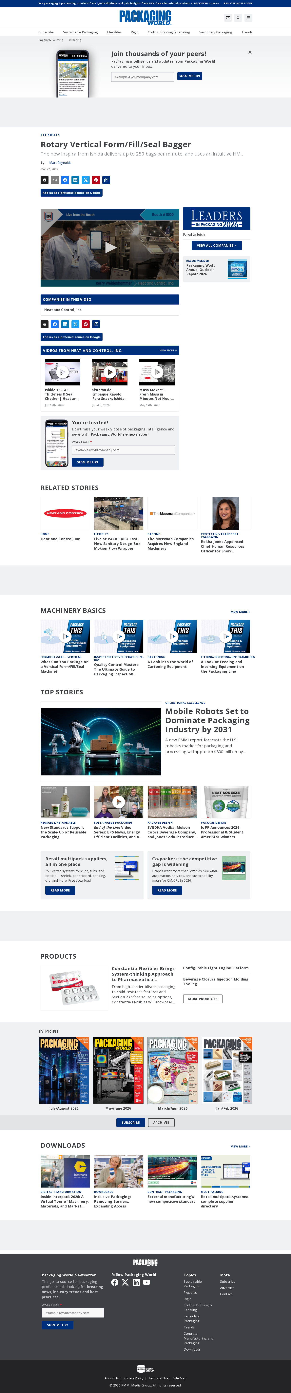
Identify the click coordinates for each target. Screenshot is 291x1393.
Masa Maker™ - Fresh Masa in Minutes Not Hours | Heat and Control (155, 394)
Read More (60, 890)
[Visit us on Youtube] (146, 1282)
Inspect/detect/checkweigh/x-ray (119, 658)
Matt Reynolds (60, 162)
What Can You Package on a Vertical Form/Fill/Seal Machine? (64, 667)
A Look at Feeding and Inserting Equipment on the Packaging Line (222, 667)
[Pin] (96, 180)
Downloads (103, 1192)
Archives (161, 1122)
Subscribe (131, 1122)
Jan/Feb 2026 (227, 1108)
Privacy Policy (133, 1378)
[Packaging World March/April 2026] (172, 1070)
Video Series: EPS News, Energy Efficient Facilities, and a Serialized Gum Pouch (117, 832)
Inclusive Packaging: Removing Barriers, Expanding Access (112, 1201)
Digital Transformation (61, 1192)
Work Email (82, 442)
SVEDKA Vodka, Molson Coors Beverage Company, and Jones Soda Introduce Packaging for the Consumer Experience (171, 832)
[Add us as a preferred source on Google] (106, 180)
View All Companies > (217, 245)
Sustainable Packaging (113, 822)
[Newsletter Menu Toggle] (228, 18)
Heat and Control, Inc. (63, 310)
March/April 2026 (172, 1108)
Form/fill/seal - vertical (61, 657)
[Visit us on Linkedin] (136, 1282)
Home (45, 534)
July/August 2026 (64, 1108)
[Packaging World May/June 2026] (118, 1070)
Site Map (179, 1378)
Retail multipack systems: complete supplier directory (224, 1201)
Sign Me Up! (189, 76)
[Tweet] (86, 180)
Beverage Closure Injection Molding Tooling (216, 981)
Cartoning (156, 657)
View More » (241, 612)
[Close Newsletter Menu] (249, 52)
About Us (112, 1378)
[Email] (55, 180)
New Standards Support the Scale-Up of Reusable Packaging (63, 832)
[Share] (65, 180)
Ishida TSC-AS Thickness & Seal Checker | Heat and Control (62, 394)
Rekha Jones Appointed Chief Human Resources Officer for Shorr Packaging (222, 546)
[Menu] (248, 18)
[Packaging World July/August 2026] (64, 1070)
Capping (154, 534)
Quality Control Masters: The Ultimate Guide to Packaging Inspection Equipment (116, 669)
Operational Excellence (185, 703)
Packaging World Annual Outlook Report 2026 (201, 269)
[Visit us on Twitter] (125, 1282)
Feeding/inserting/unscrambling (228, 657)
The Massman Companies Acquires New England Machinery (170, 544)
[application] (110, 248)
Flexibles (50, 134)
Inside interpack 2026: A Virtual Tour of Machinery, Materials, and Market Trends (65, 1201)
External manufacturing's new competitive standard (171, 1199)
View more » (168, 350)
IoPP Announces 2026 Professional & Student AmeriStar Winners (222, 832)
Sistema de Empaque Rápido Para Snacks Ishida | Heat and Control (109, 394)
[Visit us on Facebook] (114, 1282)
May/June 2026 (118, 1108)
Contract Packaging (164, 1192)
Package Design (160, 822)
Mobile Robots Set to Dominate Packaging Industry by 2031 (207, 720)
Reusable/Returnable (58, 822)
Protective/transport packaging (220, 535)
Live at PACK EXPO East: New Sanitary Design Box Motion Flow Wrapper (117, 544)
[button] (110, 247)
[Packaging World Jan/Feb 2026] (227, 1070)
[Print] (44, 180)
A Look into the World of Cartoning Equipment (170, 664)
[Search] (238, 18)
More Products (202, 999)
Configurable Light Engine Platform (216, 968)
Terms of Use (158, 1378)
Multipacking (212, 1192)
